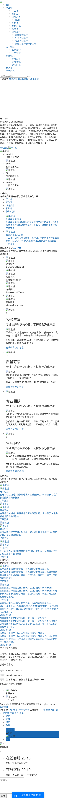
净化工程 (16, 31)
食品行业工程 (21, 40)
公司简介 (16, 49)
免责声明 (4, 707)
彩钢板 (15, 28)
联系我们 (10, 67)
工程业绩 (16, 52)
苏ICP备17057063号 (19, 710)
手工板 (15, 10)
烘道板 (35, 79)
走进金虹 (4, 147)
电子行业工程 (21, 37)
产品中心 (10, 7)
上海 (43, 710)
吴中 (21, 713)
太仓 (17, 713)
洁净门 (18, 19)
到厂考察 (19, 347)
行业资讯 (16, 61)
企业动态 (16, 58)
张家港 (6, 713)
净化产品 (16, 16)
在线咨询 (10, 347)
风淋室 (15, 13)
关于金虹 (10, 46)
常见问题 (16, 64)
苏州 (53, 710)
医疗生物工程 (21, 34)
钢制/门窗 (16, 25)
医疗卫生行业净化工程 (25, 43)
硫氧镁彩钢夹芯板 (17, 79)
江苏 (48, 710)
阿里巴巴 (10, 70)
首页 (8, 4)
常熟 (12, 713)
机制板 (15, 22)
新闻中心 (10, 55)
